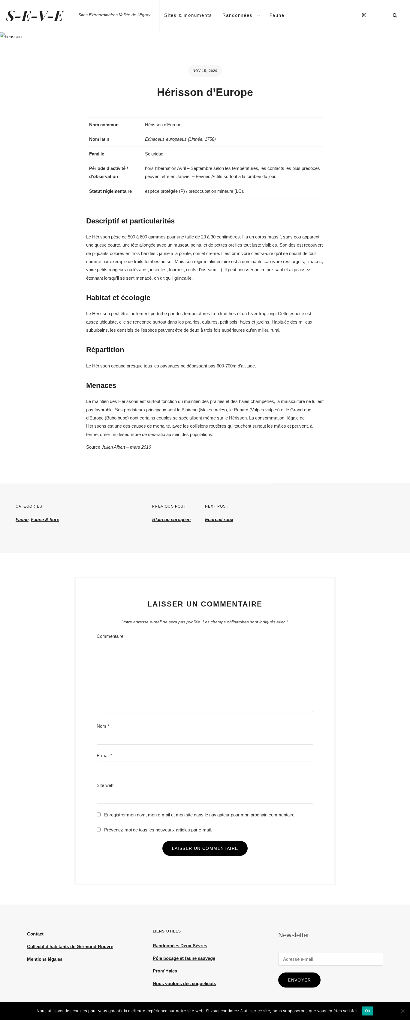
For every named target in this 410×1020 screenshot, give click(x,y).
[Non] (402, 1011)
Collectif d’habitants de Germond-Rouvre (70, 946)
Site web (105, 785)
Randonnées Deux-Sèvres (180, 945)
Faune (277, 15)
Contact (35, 933)
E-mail (104, 755)
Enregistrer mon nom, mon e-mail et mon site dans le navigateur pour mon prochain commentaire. (200, 814)
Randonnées (237, 15)
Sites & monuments (188, 15)
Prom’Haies (165, 970)
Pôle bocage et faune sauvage (184, 958)
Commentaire (110, 636)
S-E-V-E (34, 15)
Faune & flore (45, 519)
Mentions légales (44, 959)
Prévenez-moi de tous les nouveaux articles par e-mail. (158, 829)
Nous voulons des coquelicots (184, 983)
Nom (103, 726)
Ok (367, 1010)
